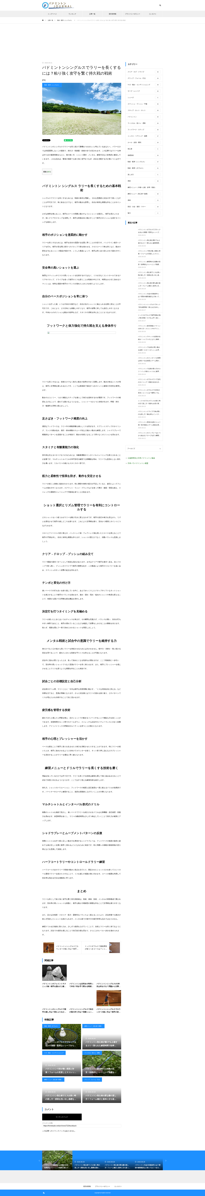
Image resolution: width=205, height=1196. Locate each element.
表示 (48, 172)
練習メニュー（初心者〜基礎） (93, 1026)
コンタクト (152, 14)
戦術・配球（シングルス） (52, 85)
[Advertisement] (102, 40)
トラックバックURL (47, 1123)
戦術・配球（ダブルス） (51, 1026)
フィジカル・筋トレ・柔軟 (92, 1053)
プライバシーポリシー (132, 14)
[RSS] (44, 1193)
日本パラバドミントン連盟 (138, 463)
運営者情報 (112, 14)
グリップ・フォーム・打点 (92, 1079)
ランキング (72, 14)
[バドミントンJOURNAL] (58, 5)
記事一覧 (92, 14)
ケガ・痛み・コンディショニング (54, 1053)
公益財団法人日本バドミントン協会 (141, 458)
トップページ (52, 14)
